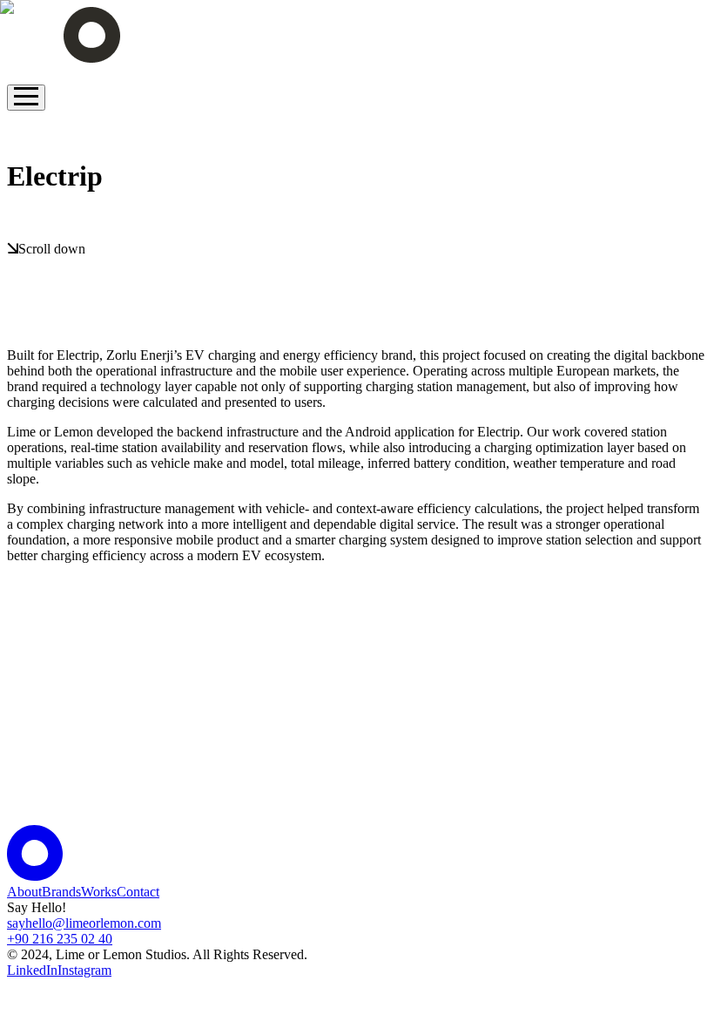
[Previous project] (21, 126)
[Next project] (21, 226)
